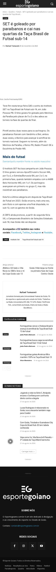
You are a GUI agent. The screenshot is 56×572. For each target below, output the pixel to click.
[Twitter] (32, 546)
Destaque (7, 348)
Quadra (12, 12)
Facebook (16, 232)
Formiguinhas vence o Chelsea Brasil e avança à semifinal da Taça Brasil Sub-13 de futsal (36, 328)
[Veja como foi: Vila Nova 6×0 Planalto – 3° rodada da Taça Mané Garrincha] (10, 441)
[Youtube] (41, 546)
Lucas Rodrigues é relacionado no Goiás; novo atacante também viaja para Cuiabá (35, 410)
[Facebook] (14, 546)
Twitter (26, 232)
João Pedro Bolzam (27, 335)
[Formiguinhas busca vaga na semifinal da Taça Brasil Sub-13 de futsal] (10, 344)
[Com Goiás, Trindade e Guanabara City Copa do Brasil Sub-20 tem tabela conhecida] (10, 426)
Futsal (18, 12)
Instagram (36, 232)
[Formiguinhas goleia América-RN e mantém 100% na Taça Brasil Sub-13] (10, 358)
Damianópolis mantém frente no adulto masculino (26, 161)
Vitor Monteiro (26, 360)
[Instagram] (23, 546)
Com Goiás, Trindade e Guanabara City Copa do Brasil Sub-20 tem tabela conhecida (36, 425)
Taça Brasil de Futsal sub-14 (32, 239)
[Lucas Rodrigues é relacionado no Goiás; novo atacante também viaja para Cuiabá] (10, 412)
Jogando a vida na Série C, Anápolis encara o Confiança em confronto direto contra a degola (35, 395)
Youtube (48, 232)
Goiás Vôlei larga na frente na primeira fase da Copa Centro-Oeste (41, 271)
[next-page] (8, 368)
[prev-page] (4, 368)
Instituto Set (15, 239)
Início (5, 12)
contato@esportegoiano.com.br (25, 525)
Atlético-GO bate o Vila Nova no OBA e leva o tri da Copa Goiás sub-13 (13, 271)
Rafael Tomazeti (12, 46)
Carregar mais (27, 451)
